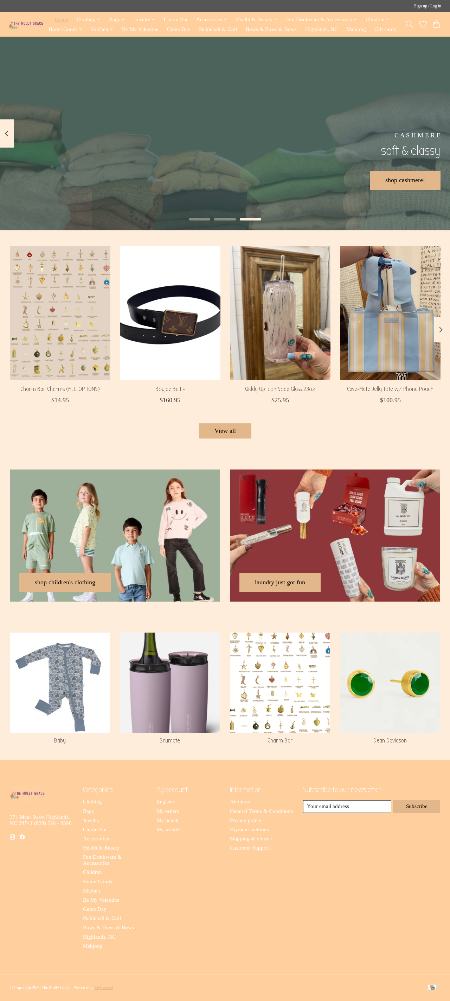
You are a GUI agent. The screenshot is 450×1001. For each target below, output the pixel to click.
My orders (167, 811)
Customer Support (250, 848)
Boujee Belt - (170, 389)
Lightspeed (104, 987)
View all (225, 430)
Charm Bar (176, 19)
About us (240, 801)
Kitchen (91, 891)
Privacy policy (246, 820)
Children (92, 872)
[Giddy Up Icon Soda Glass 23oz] (280, 313)
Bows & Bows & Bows (271, 29)
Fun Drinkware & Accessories (102, 860)
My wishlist (169, 829)
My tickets (167, 820)
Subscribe (417, 806)
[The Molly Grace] (26, 24)
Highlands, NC (321, 29)
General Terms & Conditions (261, 811)
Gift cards (385, 29)
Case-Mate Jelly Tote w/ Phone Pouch (390, 389)
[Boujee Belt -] (170, 313)
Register (165, 801)
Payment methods (249, 829)
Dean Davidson (390, 740)
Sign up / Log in (427, 6)
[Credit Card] (432, 987)
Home (61, 19)
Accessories (96, 838)
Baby (60, 740)
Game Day (179, 29)
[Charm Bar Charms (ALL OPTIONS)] (60, 313)
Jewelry (91, 820)
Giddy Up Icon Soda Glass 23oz (280, 389)
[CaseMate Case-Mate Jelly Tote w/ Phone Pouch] (390, 313)
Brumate (170, 740)
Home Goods (97, 881)
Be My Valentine (140, 29)
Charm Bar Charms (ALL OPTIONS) (59, 389)
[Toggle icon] (409, 24)
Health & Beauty (101, 848)
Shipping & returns (251, 838)
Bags (88, 811)
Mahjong (356, 29)
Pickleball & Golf (218, 29)
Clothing (92, 801)
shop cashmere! (405, 180)
